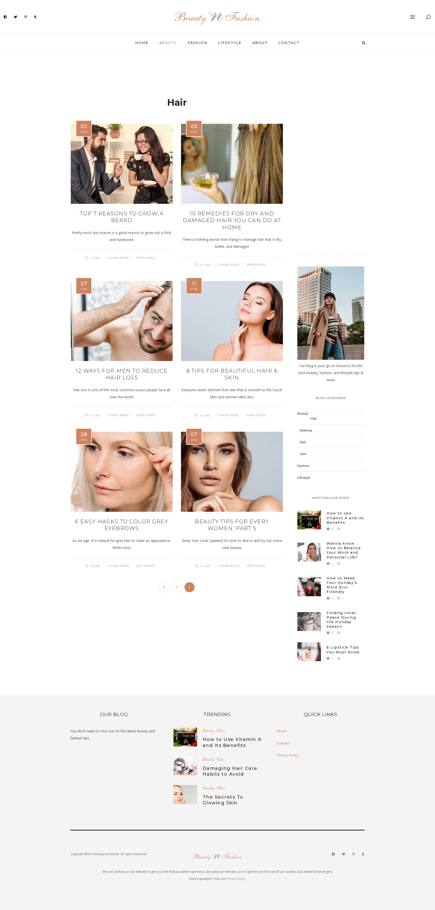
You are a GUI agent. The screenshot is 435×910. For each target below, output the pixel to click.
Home (142, 43)
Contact (289, 43)
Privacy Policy (288, 755)
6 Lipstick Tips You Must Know (343, 649)
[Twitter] (15, 17)
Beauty (168, 43)
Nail (303, 442)
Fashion (198, 43)
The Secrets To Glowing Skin (223, 800)
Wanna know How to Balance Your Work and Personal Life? (344, 550)
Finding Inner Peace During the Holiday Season (341, 620)
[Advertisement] (217, 70)
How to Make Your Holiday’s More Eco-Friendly (342, 585)
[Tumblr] (35, 17)
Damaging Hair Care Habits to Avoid (230, 771)
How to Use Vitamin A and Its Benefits (345, 518)
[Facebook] (5, 17)
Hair (314, 418)
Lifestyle (230, 43)
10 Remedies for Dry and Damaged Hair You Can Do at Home (232, 220)
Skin (303, 454)
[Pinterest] (25, 17)
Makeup (306, 430)
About (260, 43)
